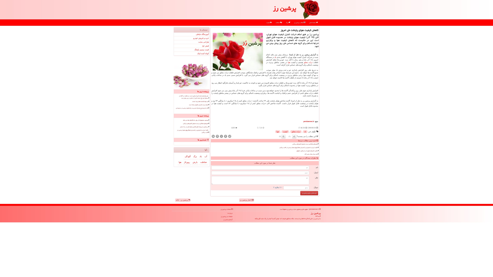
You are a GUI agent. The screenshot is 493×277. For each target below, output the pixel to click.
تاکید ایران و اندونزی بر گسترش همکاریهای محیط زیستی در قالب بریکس (298, 147)
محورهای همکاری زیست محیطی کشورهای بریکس (305, 144)
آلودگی (188, 156)
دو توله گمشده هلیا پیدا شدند (200, 101)
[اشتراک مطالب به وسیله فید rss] (213, 136)
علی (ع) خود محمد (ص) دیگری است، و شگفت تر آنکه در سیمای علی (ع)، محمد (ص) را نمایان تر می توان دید (193, 97)
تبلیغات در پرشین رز (227, 216)
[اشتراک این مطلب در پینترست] (217, 136)
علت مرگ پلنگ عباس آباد (311, 154)
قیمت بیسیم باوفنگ (201, 50)
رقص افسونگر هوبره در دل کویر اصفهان (307, 151)
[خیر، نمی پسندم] (283, 136)
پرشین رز (284, 8)
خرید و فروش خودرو (201, 38)
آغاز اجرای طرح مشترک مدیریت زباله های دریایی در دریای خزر (192, 108)
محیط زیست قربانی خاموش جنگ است (198, 104)
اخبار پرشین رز (246, 200)
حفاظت (278, 22)
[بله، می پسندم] (294, 136)
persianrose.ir (309, 121)
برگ (287, 22)
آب (206, 156)
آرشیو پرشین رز (228, 219)
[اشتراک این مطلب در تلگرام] (229, 136)
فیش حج (205, 46)
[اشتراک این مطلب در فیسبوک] (225, 136)
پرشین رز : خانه (182, 200)
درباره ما (230, 213)
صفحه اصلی (312, 22)
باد (275, 57)
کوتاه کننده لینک (203, 54)
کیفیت (268, 22)
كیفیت (285, 132)
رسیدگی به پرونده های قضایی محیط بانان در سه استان (194, 127)
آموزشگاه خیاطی (202, 34)
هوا (289, 62)
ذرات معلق (308, 62)
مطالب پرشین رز (299, 22)
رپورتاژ (187, 162)
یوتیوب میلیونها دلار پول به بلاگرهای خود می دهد (195, 120)
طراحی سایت (203, 42)
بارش (195, 162)
